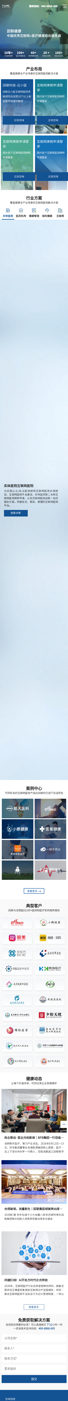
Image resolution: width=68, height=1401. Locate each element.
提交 (34, 1379)
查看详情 (16, 513)
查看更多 (32, 891)
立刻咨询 (19, 120)
